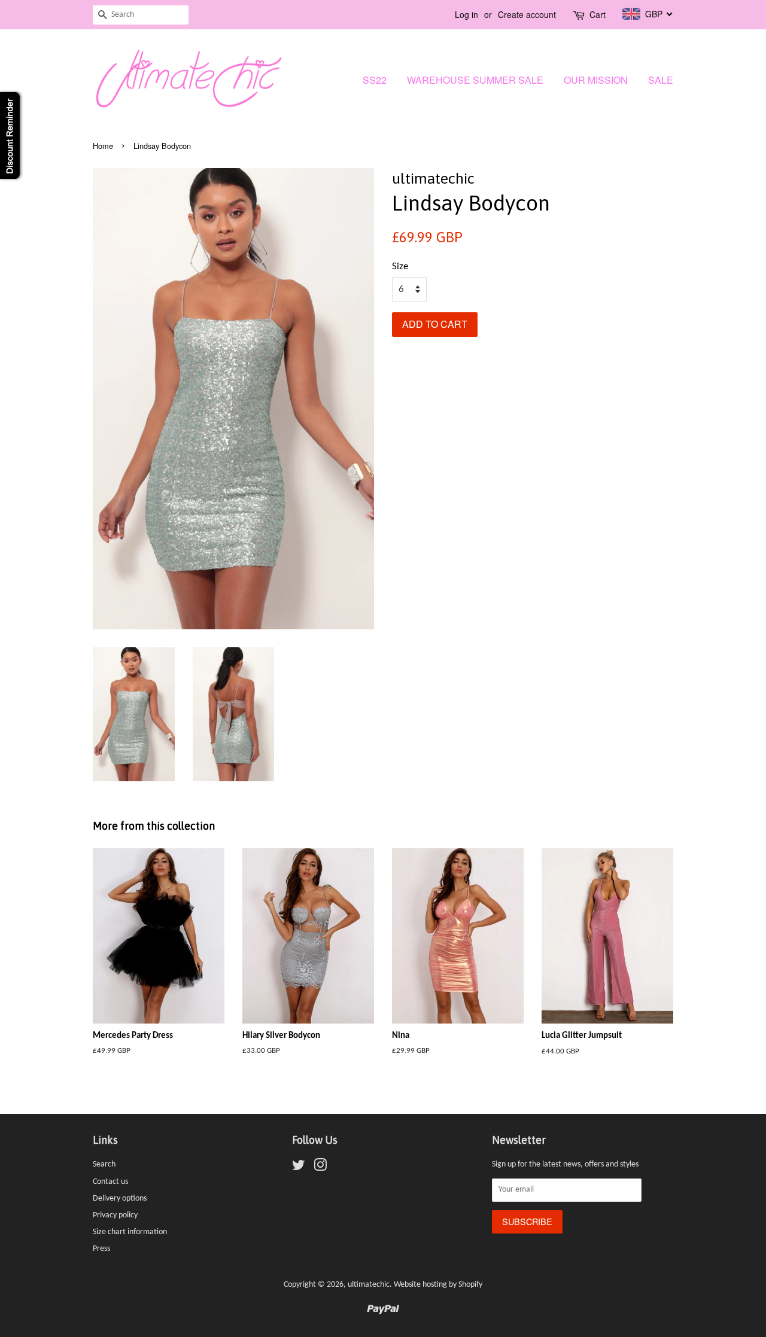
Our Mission (596, 80)
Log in (466, 14)
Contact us (110, 1181)
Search (104, 1164)
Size (400, 266)
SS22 (375, 80)
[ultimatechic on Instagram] (320, 1168)
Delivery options (120, 1198)
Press (101, 1248)
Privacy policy (115, 1215)
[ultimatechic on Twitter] (298, 1168)
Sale (660, 80)
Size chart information (130, 1232)
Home (103, 145)
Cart (597, 14)
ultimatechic (369, 1284)
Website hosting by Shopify (438, 1284)
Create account (527, 14)
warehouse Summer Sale (475, 80)
